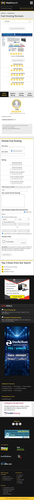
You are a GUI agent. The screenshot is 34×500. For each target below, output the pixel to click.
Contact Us (20, 475)
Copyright (20, 482)
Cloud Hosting (27, 386)
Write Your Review (18, 60)
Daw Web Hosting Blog (8, 489)
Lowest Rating (21, 94)
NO (19, 131)
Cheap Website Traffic (8, 487)
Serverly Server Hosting (10, 267)
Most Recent (4, 94)
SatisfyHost (7, 269)
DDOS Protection (7, 494)
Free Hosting (17, 390)
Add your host (6, 476)
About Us (20, 481)
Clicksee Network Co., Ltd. (16, 498)
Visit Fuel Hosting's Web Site (17, 28)
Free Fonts (5, 492)
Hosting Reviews (10, 13)
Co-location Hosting (20, 388)
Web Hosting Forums (25, 8)
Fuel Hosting (20, 56)
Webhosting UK (7, 399)
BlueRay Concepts (9, 271)
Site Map (20, 476)
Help (19, 478)
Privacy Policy (21, 479)
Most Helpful (29, 94)
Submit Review (6, 254)
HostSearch (3, 13)
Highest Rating (12, 94)
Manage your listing (8, 478)
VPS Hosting (17, 386)
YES (15, 131)
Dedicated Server (7, 388)
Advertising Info (7, 480)
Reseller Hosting (7, 390)
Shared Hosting (7, 386)
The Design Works (7, 491)
